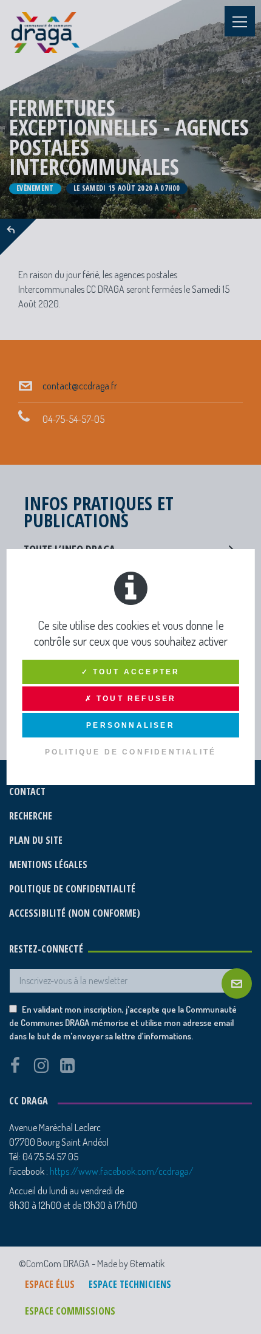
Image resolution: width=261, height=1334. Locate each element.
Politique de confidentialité (131, 752)
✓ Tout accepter (130, 672)
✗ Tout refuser (131, 698)
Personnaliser (130, 725)
